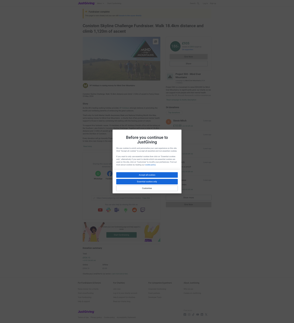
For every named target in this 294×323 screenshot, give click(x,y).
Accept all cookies (147, 175)
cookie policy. (150, 165)
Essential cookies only (147, 181)
